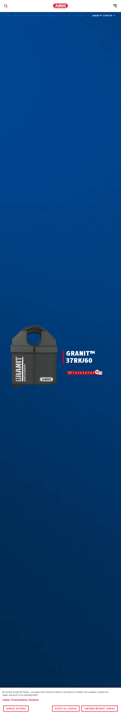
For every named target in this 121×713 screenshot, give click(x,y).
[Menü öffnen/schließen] (115, 6)
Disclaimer (34, 700)
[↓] (39, 393)
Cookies (6, 700)
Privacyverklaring (19, 700)
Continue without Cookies (99, 708)
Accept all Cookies (66, 708)
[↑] (28, 393)
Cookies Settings (16, 708)
